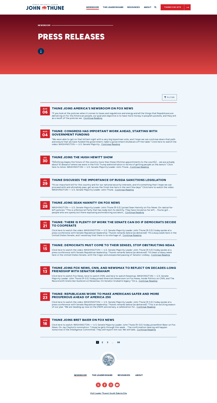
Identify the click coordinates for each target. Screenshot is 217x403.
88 (119, 342)
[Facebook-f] (104, 385)
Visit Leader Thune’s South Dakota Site (108, 393)
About (147, 7)
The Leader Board (113, 7)
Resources (133, 7)
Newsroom (92, 7)
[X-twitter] (98, 385)
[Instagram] (110, 385)
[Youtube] (117, 385)
